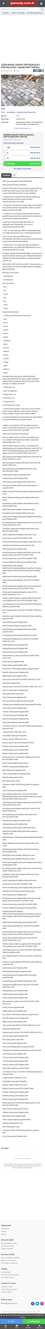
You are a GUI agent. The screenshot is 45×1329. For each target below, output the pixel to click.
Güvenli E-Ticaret (7, 1286)
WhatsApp (35, 1321)
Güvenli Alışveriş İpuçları (9, 1289)
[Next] (42, 90)
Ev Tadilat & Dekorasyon (35, 13)
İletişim (3, 1234)
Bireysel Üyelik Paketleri (9, 1243)
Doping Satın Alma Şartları (10, 1275)
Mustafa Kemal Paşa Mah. (26, 112)
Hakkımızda (5, 1229)
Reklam (3, 1231)
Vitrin (17, 1327)
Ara (12, 1321)
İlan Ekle (28, 1327)
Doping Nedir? (6, 1272)
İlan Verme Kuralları (7, 1246)
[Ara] (42, 9)
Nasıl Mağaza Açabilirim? (9, 1263)
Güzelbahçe (11, 112)
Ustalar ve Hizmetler (18, 13)
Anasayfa (6, 13)
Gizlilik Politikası (6, 1292)
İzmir (3, 112)
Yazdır (17, 71)
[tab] (14, 175)
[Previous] (2, 90)
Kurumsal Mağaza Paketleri (10, 1257)
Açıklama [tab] (6, 175)
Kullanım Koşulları (7, 1248)
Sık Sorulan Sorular (7, 1277)
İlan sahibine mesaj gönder (22, 168)
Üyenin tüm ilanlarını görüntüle (13, 143)
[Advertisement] (22, 39)
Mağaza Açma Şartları (8, 1260)
